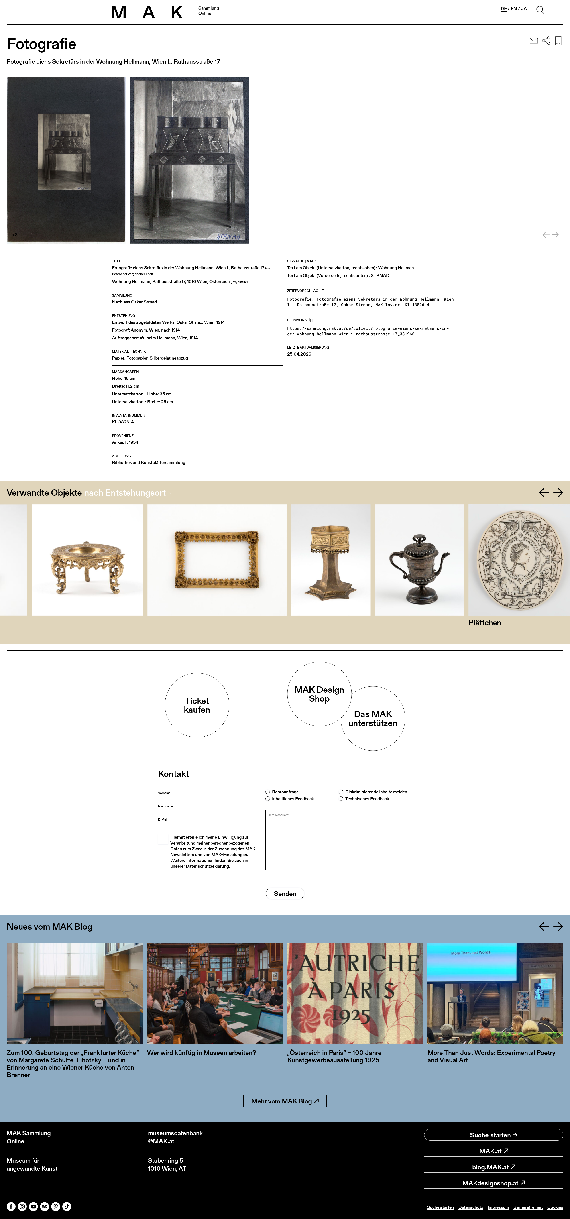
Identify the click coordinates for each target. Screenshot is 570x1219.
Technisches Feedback (367, 798)
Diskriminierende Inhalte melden (376, 792)
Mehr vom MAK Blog (281, 1101)
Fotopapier (137, 358)
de (504, 9)
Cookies (555, 1207)
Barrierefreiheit (528, 1207)
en (514, 8)
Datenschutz (470, 1207)
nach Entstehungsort (125, 492)
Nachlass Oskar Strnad (134, 302)
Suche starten (490, 1135)
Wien (209, 322)
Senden (285, 893)
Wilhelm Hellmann (157, 338)
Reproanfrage (285, 792)
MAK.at (490, 1151)
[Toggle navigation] (558, 10)
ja (524, 8)
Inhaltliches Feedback (293, 798)
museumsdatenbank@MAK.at (175, 1137)
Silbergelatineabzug (169, 358)
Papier (118, 358)
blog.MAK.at (490, 1167)
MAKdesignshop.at (490, 1183)
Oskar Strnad (189, 322)
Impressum (498, 1207)
